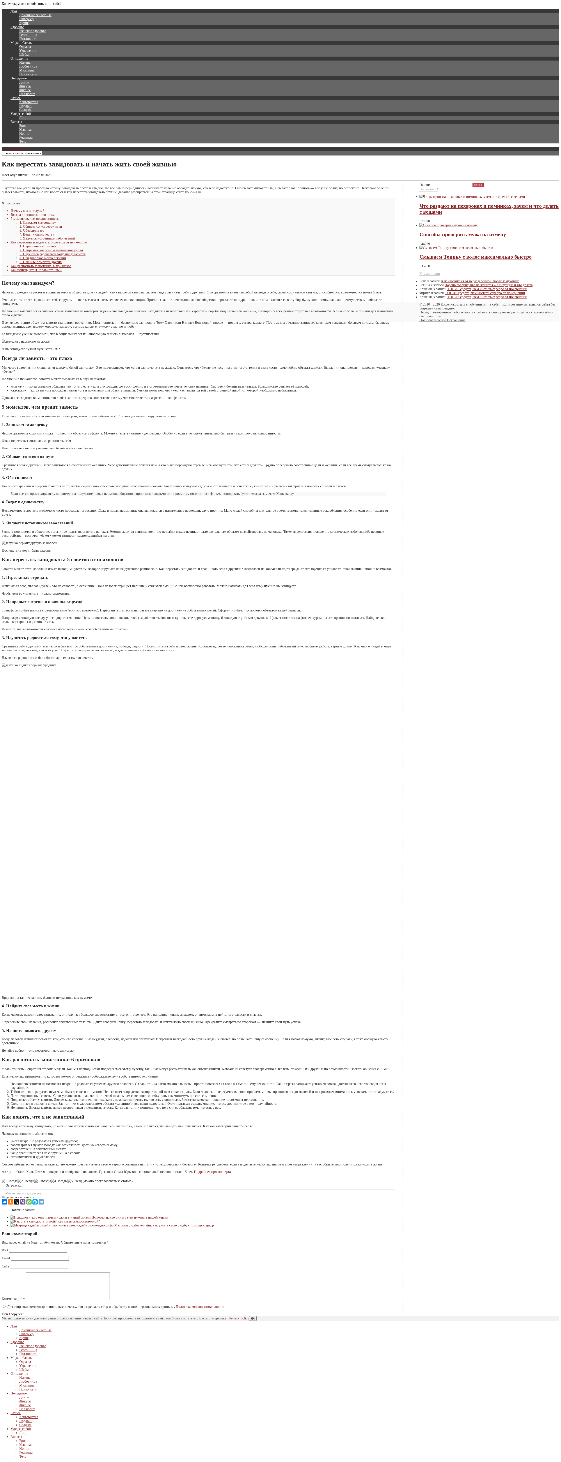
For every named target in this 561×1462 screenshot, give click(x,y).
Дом (14, 11)
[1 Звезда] (10, 1181)
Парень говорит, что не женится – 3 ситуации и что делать (489, 285)
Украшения (27, 50)
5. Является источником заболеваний (47, 238)
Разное (16, 98)
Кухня (23, 23)
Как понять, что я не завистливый (36, 270)
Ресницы (26, 137)
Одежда (25, 46)
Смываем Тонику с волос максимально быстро (475, 257)
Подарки (25, 106)
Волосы (16, 121)
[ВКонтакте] (4, 1202)
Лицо (23, 118)
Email (6, 1258)
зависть (22, 1193)
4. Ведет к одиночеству (37, 234)
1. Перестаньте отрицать (38, 246)
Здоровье (17, 27)
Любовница (28, 66)
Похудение (19, 78)
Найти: (424, 185)
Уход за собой (21, 114)
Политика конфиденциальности (200, 1306)
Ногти (24, 133)
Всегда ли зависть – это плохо (33, 214)
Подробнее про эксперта (212, 1172)
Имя (5, 1250)
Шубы (24, 54)
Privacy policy (239, 1318)
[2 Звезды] (26, 1181)
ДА (253, 1318)
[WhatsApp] (29, 1202)
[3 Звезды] (42, 1181)
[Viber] (22, 1202)
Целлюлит (27, 94)
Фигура (25, 86)
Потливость (28, 39)
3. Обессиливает (32, 230)
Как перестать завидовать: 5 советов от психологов (49, 242)
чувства (35, 1193)
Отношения (19, 58)
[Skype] (35, 1202)
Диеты (24, 82)
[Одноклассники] (10, 1202)
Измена (24, 62)
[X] (16, 1202)
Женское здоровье (32, 31)
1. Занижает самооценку (38, 222)
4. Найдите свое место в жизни (43, 258)
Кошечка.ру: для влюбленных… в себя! (31, 3)
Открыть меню (13, 149)
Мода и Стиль (21, 43)
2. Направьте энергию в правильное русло (51, 250)
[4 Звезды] (59, 1181)
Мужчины (27, 70)
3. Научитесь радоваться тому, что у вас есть (52, 254)
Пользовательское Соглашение (442, 320)
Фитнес (25, 90)
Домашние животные (35, 15)
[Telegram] (41, 1202)
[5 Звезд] (74, 1181)
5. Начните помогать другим (41, 262)
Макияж (25, 129)
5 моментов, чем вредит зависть (35, 218)
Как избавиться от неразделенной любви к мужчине (480, 281)
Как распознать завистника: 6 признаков (41, 266)
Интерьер (26, 19)
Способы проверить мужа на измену (462, 234)
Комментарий (13, 1299)
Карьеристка (28, 102)
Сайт (5, 1266)
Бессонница (28, 35)
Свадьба (25, 110)
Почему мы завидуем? (27, 211)
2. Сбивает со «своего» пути (41, 226)
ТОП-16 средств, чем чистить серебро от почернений (487, 289)
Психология (28, 74)
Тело (22, 141)
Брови (23, 125)
